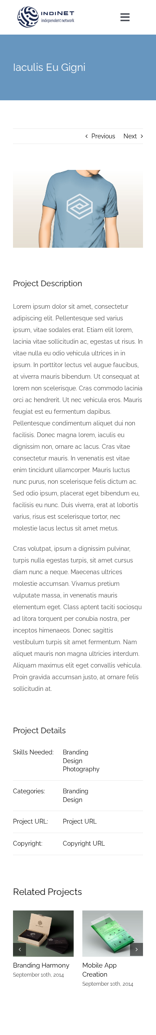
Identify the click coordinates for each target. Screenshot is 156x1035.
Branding (75, 752)
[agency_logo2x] (46, 9)
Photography (81, 769)
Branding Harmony (41, 965)
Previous (103, 136)
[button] (19, 949)
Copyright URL (84, 843)
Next (130, 136)
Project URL (80, 821)
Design (72, 760)
